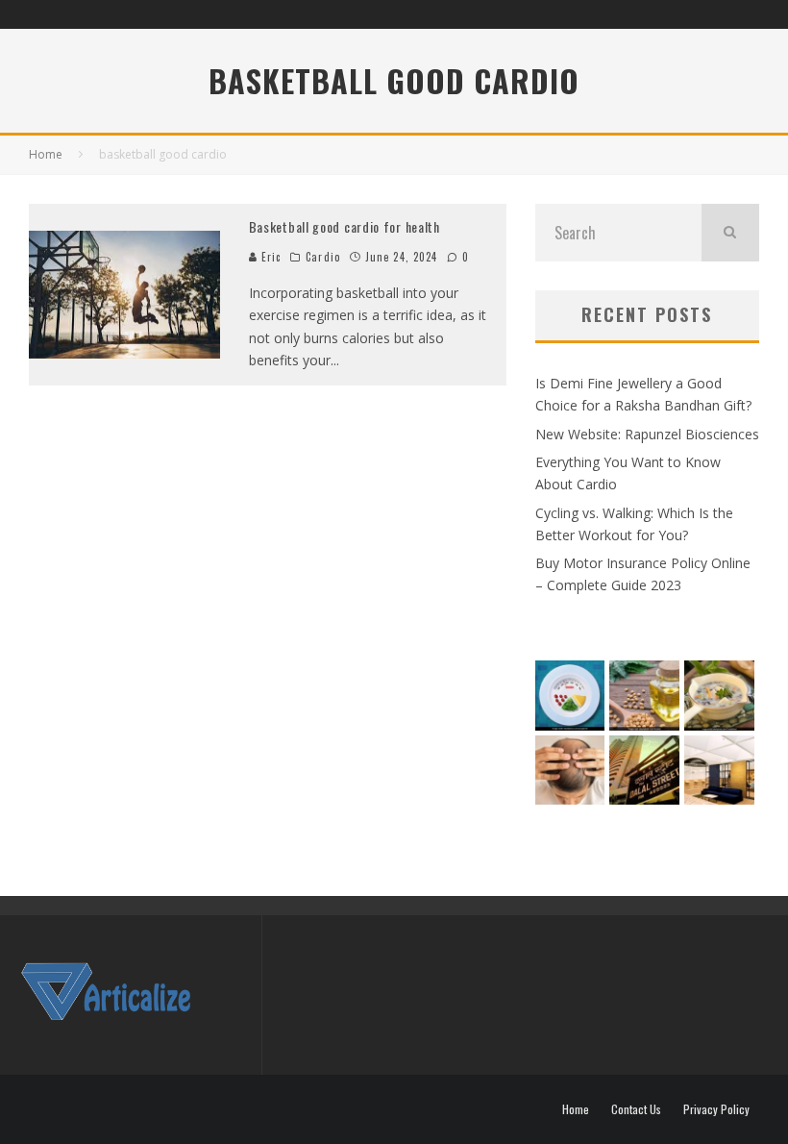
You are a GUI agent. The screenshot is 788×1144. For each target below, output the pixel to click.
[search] (730, 232)
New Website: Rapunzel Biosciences (647, 434)
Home (575, 1109)
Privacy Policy (716, 1109)
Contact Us (636, 1109)
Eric (270, 256)
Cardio (323, 256)
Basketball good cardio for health (344, 226)
